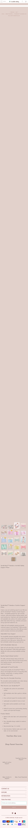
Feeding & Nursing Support (21, 756)
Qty (1, 586)
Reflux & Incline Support (7, 756)
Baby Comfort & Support (7, 773)
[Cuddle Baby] (14, 1)
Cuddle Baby (11, 817)
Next (17, 12)
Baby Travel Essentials (21, 773)
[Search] (22, 1)
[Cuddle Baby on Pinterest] (12, 813)
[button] (14, 598)
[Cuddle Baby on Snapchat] (15, 813)
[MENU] (0, 1)
